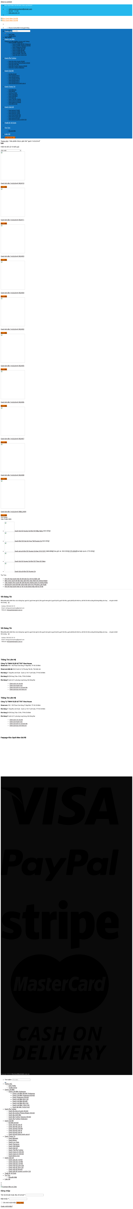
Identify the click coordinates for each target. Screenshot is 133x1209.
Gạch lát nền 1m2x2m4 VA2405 (12, 366)
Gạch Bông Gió (13, 104)
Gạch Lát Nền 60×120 (18, 48)
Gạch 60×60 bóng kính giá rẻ (17, 83)
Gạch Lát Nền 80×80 (18, 50)
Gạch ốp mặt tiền (14, 64)
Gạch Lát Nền (10, 39)
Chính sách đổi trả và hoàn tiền (18, 687)
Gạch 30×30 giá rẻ (14, 75)
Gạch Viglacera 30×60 (19, 47)
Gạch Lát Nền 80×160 (18, 52)
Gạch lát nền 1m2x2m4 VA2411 (12, 220)
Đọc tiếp (4, 187)
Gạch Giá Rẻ (9, 71)
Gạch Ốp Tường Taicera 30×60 (18, 66)
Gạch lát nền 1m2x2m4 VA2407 (12, 439)
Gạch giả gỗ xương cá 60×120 (17, 119)
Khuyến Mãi (12, 131)
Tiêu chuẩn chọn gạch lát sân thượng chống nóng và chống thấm (26, 583)
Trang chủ (8, 31)
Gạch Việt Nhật (13, 96)
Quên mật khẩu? (7, 1206)
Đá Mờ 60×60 (13, 74)
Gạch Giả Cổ (12, 97)
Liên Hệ (7, 134)
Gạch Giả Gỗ (9, 107)
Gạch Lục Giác (13, 93)
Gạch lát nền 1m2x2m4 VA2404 (12, 293)
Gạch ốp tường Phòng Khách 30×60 (19, 63)
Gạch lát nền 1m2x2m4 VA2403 (12, 256)
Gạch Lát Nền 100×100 (19, 53)
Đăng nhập (20, 1202)
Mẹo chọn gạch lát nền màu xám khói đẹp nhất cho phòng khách (26, 581)
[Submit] (5, 33)
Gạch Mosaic (12, 90)
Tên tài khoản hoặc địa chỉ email (13, 1195)
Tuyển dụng (12, 36)
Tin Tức (7, 128)
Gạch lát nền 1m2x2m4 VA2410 (12, 183)
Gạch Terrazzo (13, 94)
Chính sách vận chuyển (16, 683)
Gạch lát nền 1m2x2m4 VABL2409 (13, 512)
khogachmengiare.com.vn (14, 610)
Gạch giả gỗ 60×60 (14, 118)
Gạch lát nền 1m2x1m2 (19, 55)
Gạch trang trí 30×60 (15, 102)
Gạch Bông (12, 91)
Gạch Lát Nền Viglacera (16, 42)
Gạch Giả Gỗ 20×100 (15, 115)
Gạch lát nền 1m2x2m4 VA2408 (12, 475)
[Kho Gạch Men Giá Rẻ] (9, 19)
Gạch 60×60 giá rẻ (14, 82)
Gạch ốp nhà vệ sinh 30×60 (17, 61)
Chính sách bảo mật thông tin (18, 689)
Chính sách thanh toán (16, 685)
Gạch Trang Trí (10, 87)
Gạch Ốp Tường (10, 58)
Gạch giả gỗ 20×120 (15, 116)
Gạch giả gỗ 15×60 (14, 110)
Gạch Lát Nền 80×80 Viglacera (21, 44)
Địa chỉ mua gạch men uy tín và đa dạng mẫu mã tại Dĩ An (24, 587)
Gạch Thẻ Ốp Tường (15, 99)
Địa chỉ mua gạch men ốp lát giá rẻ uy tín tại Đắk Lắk (22, 579)
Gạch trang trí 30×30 (15, 100)
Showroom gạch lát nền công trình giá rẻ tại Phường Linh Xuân (25, 585)
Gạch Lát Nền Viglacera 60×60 (21, 45)
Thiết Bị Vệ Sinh (10, 123)
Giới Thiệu (12, 34)
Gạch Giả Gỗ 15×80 (14, 112)
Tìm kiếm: (8, 1080)
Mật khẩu (5, 1199)
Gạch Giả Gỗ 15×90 (14, 113)
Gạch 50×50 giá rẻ (14, 80)
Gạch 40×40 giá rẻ (14, 77)
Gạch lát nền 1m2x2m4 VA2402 (12, 329)
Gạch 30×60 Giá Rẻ (14, 78)
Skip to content (6, 2)
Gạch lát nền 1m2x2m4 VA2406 (12, 402)
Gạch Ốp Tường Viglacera (16, 67)
